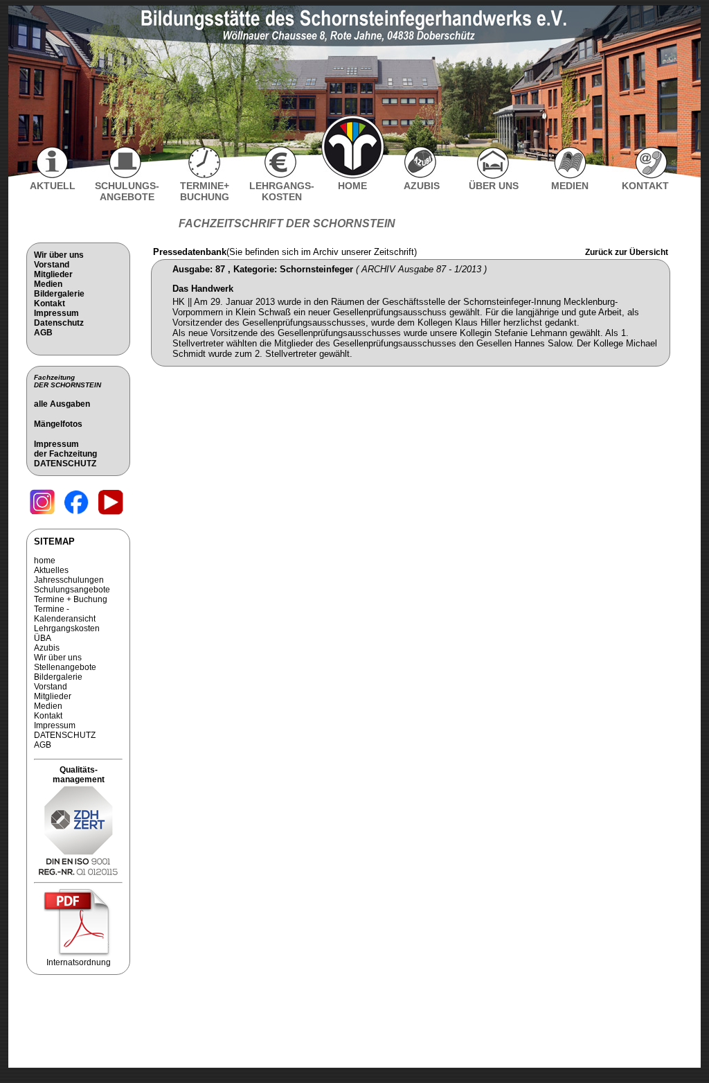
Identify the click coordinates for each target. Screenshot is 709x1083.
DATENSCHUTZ (65, 463)
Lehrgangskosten (67, 628)
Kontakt (49, 303)
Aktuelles (51, 570)
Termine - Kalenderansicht (65, 614)
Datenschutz (59, 323)
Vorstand (51, 265)
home (44, 560)
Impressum (56, 313)
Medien (48, 284)
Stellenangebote (65, 667)
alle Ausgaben (62, 404)
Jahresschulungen (69, 580)
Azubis (47, 648)
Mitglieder (53, 274)
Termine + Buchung (70, 599)
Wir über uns (59, 255)
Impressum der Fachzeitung (65, 449)
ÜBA (42, 638)
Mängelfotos (58, 424)
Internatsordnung (78, 962)
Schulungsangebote (72, 590)
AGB (43, 332)
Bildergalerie (59, 294)
